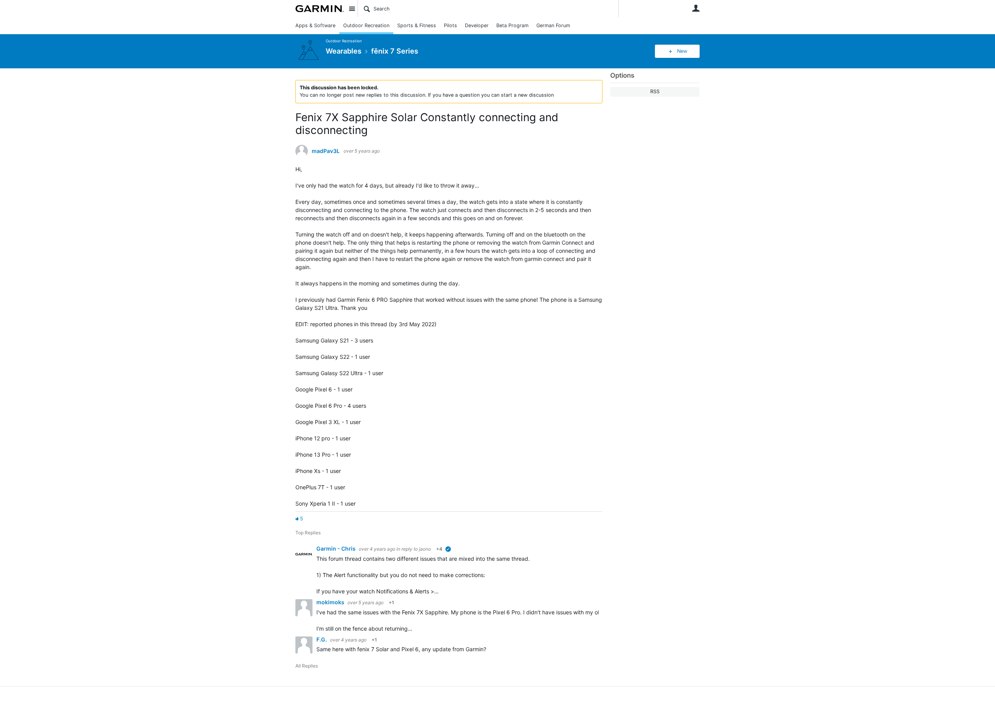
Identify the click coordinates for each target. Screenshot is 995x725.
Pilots (450, 25)
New (682, 51)
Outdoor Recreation (366, 25)
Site (352, 8)
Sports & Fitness (416, 25)
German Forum (553, 25)
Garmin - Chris (336, 548)
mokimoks (331, 602)
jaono (425, 549)
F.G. (322, 639)
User (696, 8)
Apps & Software (315, 25)
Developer (477, 25)
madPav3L (326, 151)
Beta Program (512, 25)
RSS (655, 91)
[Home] (319, 8)
